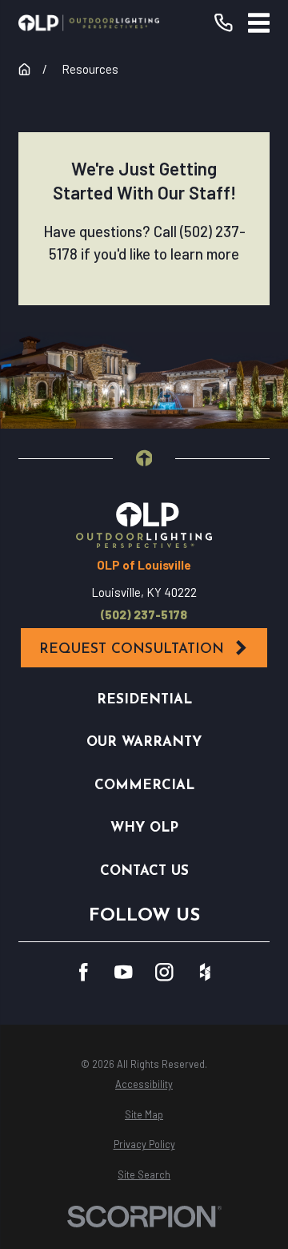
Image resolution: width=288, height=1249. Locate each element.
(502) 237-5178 (144, 615)
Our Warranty (144, 742)
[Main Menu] (259, 23)
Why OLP (144, 828)
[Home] (88, 22)
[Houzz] (205, 972)
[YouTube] (123, 972)
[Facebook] (83, 972)
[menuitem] (143, 1084)
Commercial (144, 785)
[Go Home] (24, 69)
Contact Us (144, 871)
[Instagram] (164, 972)
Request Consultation (131, 649)
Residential (144, 700)
